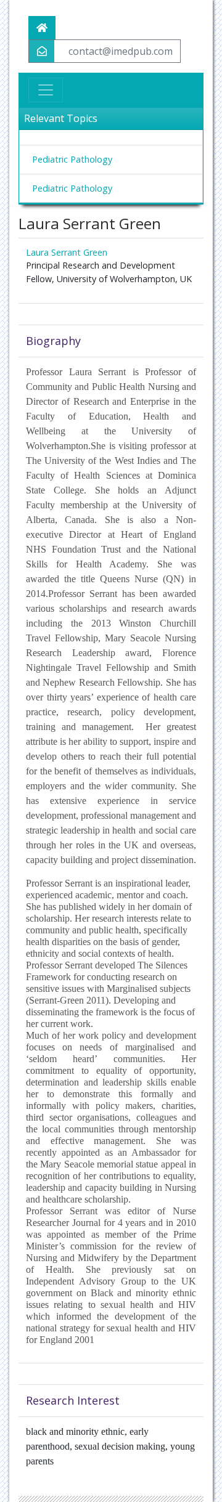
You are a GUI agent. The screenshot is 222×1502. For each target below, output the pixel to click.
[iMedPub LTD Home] (42, 27)
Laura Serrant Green (66, 252)
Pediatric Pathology (72, 159)
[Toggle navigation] (45, 90)
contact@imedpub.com (120, 51)
